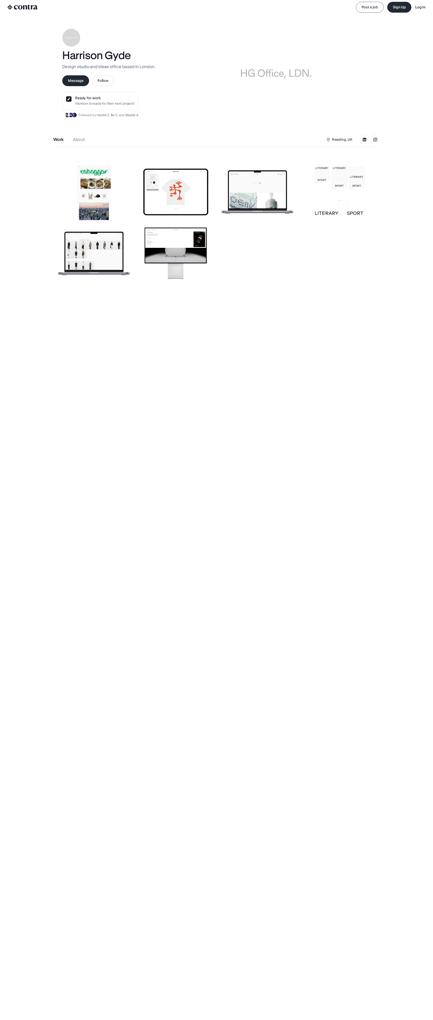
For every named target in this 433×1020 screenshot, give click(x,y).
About (79, 139)
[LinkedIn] (364, 139)
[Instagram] (375, 139)
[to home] (22, 7)
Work (58, 139)
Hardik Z (103, 115)
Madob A (131, 115)
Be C (114, 115)
